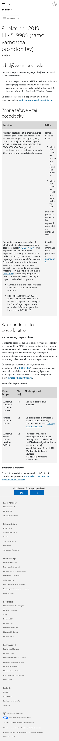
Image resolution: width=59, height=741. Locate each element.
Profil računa (7, 528)
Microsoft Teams (8, 636)
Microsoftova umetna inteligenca (14, 606)
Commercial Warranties (11, 550)
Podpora (6, 9)
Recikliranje (7, 546)
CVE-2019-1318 (27, 247)
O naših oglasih (22, 732)
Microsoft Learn (8, 653)
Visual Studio (7, 680)
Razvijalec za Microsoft (11, 649)
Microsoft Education (10, 562)
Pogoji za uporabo (35, 728)
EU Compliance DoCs (36, 732)
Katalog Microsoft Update (20, 377)
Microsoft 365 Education (11, 576)
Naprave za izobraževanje (11, 567)
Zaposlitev (6, 692)
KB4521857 (24, 367)
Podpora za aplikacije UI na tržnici (14, 658)
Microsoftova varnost (10, 610)
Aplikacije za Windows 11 (11, 515)
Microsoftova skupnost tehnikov (13, 662)
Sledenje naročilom (9, 541)
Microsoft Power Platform (11, 671)
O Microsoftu (7, 696)
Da (21, 492)
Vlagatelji (6, 705)
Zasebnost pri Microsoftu (11, 701)
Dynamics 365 (8, 619)
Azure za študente (9, 593)
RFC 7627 (8, 273)
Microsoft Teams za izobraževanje (14, 571)
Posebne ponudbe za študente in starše (16, 589)
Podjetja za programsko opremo (13, 675)
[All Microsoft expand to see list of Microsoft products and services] (3, 3)
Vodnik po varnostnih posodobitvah (36, 99)
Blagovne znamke (9, 732)
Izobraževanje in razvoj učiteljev (14, 584)
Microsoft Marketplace (10, 666)
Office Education (8, 580)
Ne (37, 492)
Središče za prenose (10, 532)
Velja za (7, 55)
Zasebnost (24, 728)
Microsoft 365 (7, 511)
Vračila (5, 537)
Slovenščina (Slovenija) (15, 713)
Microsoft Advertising (10, 628)
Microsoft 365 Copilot (10, 632)
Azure (5, 614)
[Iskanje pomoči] (9, 3)
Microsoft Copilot (9, 507)
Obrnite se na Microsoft (11, 728)
